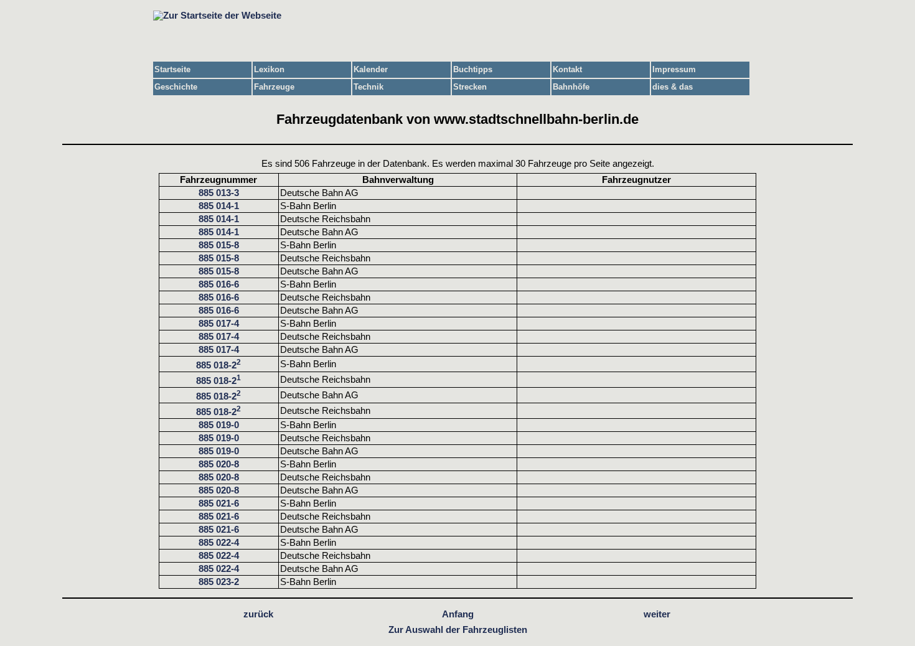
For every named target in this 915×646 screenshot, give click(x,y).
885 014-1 (219, 206)
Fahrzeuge (274, 86)
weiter (657, 614)
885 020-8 (219, 464)
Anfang (458, 614)
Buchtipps (472, 69)
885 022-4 (219, 543)
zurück (258, 614)
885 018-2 (218, 365)
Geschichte (175, 86)
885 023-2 (219, 582)
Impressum (674, 69)
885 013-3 (219, 193)
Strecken (470, 86)
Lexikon (269, 69)
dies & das (672, 86)
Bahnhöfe (571, 86)
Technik (368, 86)
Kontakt (567, 69)
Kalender (371, 69)
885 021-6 (219, 503)
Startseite (172, 69)
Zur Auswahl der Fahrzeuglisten (457, 630)
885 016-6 (219, 284)
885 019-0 (219, 425)
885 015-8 (219, 245)
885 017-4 (219, 324)
